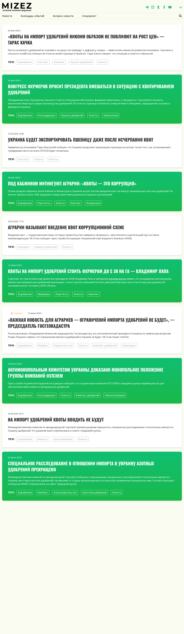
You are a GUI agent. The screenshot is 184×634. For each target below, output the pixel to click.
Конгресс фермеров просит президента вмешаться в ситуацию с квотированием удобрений (91, 89)
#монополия (110, 115)
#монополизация (115, 395)
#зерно (38, 159)
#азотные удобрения (94, 492)
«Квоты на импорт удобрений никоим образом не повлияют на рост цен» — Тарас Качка (86, 39)
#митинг (75, 203)
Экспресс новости (63, 16)
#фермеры (43, 294)
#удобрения (25, 62)
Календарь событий (32, 16)
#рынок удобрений (81, 62)
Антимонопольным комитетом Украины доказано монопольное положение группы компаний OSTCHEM (85, 372)
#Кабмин (42, 345)
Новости (7, 16)
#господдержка (46, 115)
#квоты (102, 62)
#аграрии (23, 246)
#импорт (59, 62)
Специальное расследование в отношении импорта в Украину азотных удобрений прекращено (81, 466)
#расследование (63, 439)
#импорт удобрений (105, 345)
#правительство (63, 345)
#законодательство (65, 492)
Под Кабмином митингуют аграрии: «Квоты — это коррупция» (72, 183)
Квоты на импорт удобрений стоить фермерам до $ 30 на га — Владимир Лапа (88, 271)
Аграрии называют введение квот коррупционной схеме (66, 227)
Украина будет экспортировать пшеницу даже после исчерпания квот (80, 139)
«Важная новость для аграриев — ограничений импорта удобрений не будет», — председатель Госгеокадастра (91, 323)
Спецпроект (89, 16)
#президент (129, 345)
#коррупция (93, 203)
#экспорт (42, 62)
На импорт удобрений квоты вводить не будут (56, 419)
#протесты (43, 203)
